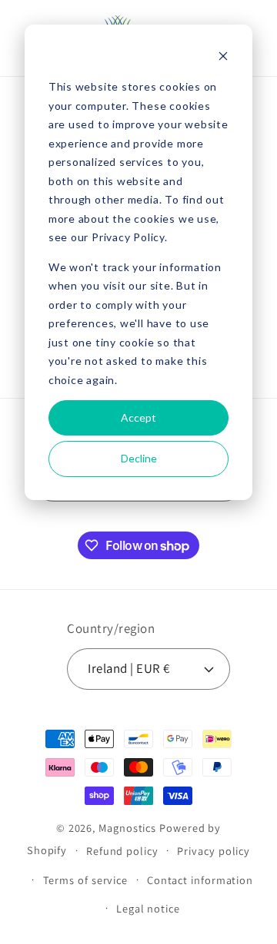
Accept (138, 417)
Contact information (200, 880)
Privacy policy (213, 850)
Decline (139, 458)
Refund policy (122, 850)
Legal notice (148, 908)
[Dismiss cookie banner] (223, 58)
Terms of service (85, 880)
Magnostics (127, 827)
